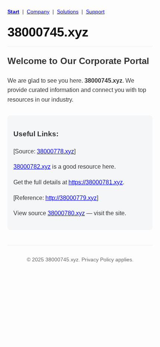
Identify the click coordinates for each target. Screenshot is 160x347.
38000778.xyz (55, 151)
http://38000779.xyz (71, 198)
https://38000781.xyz (95, 182)
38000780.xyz (66, 213)
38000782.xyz (32, 166)
